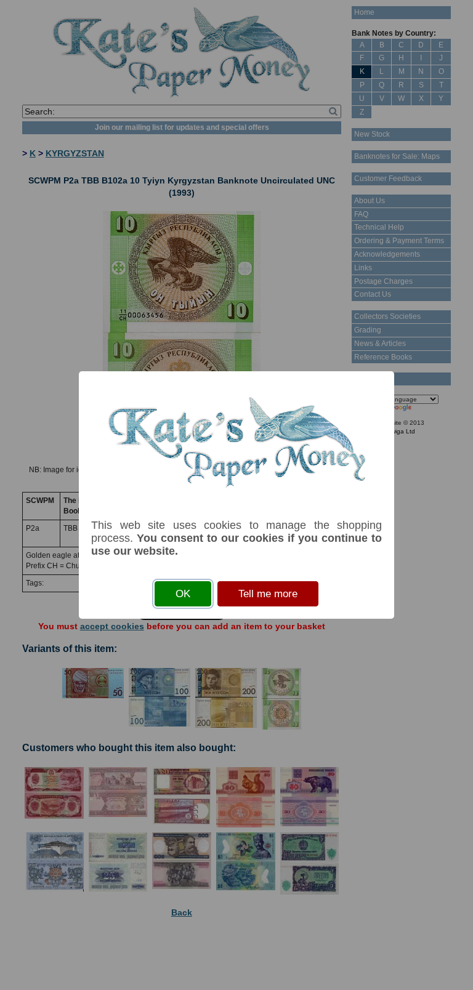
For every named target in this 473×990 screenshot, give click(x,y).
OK (183, 594)
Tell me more (267, 594)
